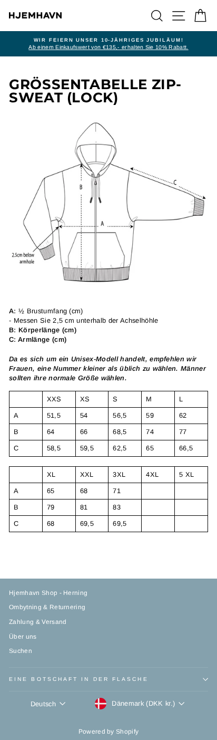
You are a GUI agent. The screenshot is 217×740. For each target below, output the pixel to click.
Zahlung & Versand (37, 622)
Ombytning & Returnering (47, 607)
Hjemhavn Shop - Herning (48, 593)
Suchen (20, 651)
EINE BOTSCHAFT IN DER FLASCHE (79, 679)
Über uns (23, 636)
